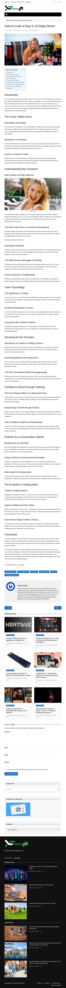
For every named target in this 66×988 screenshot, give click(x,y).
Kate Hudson (45, 571)
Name (7, 747)
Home (8, 20)
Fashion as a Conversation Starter (15, 84)
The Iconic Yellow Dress (13, 74)
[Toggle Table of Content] (22, 70)
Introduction (10, 72)
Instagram (57, 2)
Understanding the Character (14, 76)
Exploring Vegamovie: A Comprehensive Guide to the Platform (16, 711)
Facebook (52, 2)
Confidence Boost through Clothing (15, 82)
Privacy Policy (56, 983)
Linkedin (60, 2)
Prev (9, 608)
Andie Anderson (11, 571)
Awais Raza (9, 30)
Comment (8, 731)
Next (57, 608)
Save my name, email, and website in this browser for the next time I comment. (27, 769)
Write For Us (21, 2)
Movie (54, 571)
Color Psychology (11, 78)
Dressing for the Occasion (13, 80)
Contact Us (13, 2)
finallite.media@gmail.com (16, 850)
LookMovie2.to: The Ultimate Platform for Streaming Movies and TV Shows (47, 675)
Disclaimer (28, 2)
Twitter (55, 2)
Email (6, 755)
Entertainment (34, 30)
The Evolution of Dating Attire (14, 86)
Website (7, 762)
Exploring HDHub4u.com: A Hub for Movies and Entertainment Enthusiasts (47, 640)
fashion (35, 571)
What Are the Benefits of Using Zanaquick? (41, 885)
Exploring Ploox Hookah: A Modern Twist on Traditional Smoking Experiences (46, 711)
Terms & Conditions (56, 985)
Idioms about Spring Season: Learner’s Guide (42, 903)
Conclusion (9, 88)
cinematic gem (24, 571)
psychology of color (12, 575)
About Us (7, 2)
